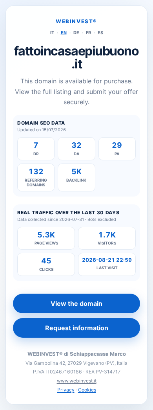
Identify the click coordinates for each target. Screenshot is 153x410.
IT (52, 32)
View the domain (76, 303)
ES (100, 32)
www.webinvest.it (77, 381)
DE (76, 32)
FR (88, 32)
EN (64, 32)
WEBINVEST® (76, 21)
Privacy (66, 390)
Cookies (87, 390)
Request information (76, 328)
